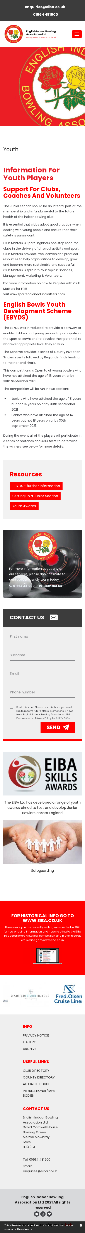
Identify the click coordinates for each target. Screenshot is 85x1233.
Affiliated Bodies (36, 1084)
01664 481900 (23, 586)
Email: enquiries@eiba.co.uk (40, 1168)
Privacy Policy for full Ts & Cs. (52, 718)
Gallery (29, 1042)
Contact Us (52, 586)
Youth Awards (24, 506)
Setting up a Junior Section (35, 495)
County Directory (39, 1077)
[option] (42, 86)
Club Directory (36, 1070)
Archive (29, 1048)
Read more (24, 1229)
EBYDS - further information (36, 485)
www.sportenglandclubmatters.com (37, 294)
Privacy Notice (36, 1035)
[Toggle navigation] (77, 34)
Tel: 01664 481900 (36, 1159)
